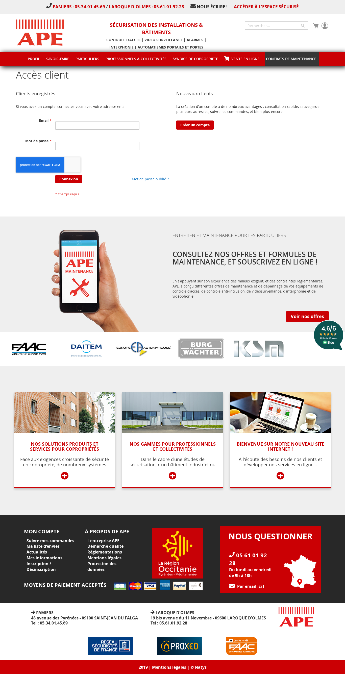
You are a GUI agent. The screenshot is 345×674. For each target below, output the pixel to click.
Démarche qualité (105, 546)
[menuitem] (34, 58)
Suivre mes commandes (50, 540)
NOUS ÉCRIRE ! (212, 7)
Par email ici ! (250, 586)
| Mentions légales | (169, 667)
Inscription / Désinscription (41, 566)
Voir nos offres (307, 316)
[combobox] (276, 25)
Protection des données (101, 566)
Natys (201, 667)
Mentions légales (104, 558)
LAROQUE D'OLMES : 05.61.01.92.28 (146, 7)
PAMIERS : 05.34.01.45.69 (79, 7)
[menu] (172, 59)
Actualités (37, 552)
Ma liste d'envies (43, 546)
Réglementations (104, 552)
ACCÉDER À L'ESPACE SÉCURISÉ (266, 7)
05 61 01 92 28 (248, 559)
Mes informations (44, 558)
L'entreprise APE (103, 540)
